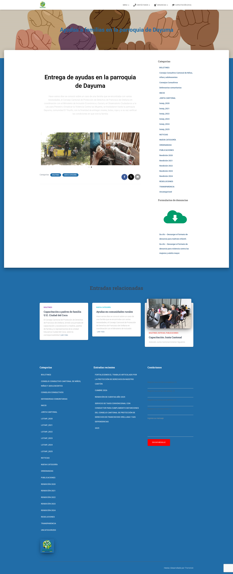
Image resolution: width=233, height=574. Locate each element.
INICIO (162, 93)
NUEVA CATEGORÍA (70, 175)
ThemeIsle (189, 568)
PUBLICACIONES (166, 150)
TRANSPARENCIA (166, 187)
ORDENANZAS (165, 145)
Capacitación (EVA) (183, 5)
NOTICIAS (163, 135)
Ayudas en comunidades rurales (114, 311)
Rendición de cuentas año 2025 (110, 397)
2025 (97, 428)
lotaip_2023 (164, 119)
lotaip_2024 (164, 124)
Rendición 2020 (166, 155)
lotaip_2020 (164, 103)
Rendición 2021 (166, 161)
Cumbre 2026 (101, 390)
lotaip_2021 (164, 108)
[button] (44, 149)
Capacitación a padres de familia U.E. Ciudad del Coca (62, 313)
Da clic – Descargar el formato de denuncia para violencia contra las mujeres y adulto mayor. (174, 248)
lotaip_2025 (164, 129)
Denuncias (162, 5)
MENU (125, 5)
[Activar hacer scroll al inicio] (227, 568)
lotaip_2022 (164, 114)
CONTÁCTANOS (142, 5)
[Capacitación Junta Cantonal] (169, 313)
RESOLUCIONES (166, 181)
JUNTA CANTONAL (167, 98)
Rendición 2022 (166, 166)
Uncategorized (165, 192)
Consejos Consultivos (168, 82)
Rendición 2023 (166, 171)
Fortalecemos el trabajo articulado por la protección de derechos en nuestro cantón (116, 379)
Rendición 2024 (166, 176)
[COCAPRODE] (43, 4)
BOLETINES (55, 175)
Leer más (64, 335)
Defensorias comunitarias (170, 88)
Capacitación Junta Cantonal (165, 337)
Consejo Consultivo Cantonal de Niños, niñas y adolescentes (61, 383)
